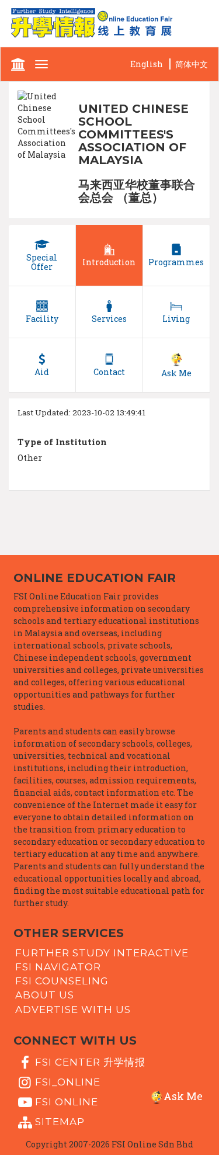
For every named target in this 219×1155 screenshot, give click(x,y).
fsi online (66, 1102)
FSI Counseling (62, 981)
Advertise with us (73, 1009)
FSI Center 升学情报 (90, 1061)
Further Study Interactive (102, 952)
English (146, 64)
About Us (44, 995)
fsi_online (67, 1082)
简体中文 (191, 64)
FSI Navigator (58, 967)
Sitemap (60, 1122)
